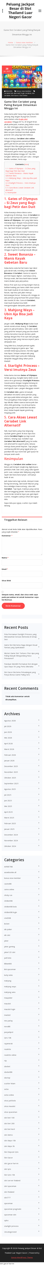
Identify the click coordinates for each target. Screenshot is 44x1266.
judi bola (7, 958)
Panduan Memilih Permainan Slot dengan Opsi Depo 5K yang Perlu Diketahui (21, 665)
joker (6, 941)
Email (5, 569)
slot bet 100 (9, 1117)
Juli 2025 (7, 795)
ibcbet (6, 923)
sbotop (7, 1078)
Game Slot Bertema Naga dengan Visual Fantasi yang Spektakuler (20, 646)
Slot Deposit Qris (11, 1152)
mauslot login (9, 1009)
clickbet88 (8, 901)
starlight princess (11, 1226)
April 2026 (8, 743)
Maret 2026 (9, 749)
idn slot (7, 935)
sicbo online (9, 1095)
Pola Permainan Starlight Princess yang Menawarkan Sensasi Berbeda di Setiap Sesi (20, 636)
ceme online (9, 889)
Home (10, 42)
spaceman (8, 1203)
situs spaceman (10, 1112)
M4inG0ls (8, 91)
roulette (7, 1049)
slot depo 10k (10, 1140)
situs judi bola (10, 1100)
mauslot (7, 1003)
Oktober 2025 (10, 777)
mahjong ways (10, 986)
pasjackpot (8, 1032)
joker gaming (9, 946)
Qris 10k (7, 1038)
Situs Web (6, 580)
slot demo (8, 1135)
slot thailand (9, 1192)
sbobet (7, 1066)
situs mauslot (9, 1106)
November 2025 (11, 772)
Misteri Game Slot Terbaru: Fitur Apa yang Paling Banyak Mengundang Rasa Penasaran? (21, 655)
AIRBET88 (8, 866)
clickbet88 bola (10, 906)
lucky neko (8, 975)
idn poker (8, 929)
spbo (6, 1220)
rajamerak (8, 1043)
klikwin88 (8, 963)
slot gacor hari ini (11, 1163)
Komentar (7, 535)
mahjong (7, 981)
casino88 (8, 884)
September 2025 (11, 783)
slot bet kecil (9, 1129)
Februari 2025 (10, 823)
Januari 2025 (9, 829)
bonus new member (24, 42)
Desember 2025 (11, 766)
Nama (5, 557)
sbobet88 (8, 1072)
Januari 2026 (9, 760)
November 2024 (11, 840)
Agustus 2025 (10, 789)
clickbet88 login (10, 912)
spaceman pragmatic (12, 1209)
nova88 (7, 1026)
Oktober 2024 (10, 846)
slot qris (7, 1169)
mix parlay (8, 1020)
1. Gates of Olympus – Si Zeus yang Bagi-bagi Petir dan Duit (20, 169)
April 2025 (8, 812)
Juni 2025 (8, 800)
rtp (5, 1060)
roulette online (10, 1055)
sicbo (6, 1089)
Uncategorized (10, 1232)
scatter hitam (9, 1083)
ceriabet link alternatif (12, 93)
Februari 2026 (10, 755)
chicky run (8, 895)
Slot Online (23, 95)
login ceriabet (26, 93)
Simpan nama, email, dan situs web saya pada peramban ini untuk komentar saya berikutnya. (20, 597)
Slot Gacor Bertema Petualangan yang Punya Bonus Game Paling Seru (20, 673)
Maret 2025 (9, 817)
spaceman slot (10, 1214)
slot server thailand (12, 1180)
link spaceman (10, 969)
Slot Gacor (15, 95)
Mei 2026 (8, 738)
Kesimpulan (11, 192)
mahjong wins (9, 992)
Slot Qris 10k (9, 1175)
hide (26, 164)
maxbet (7, 1015)
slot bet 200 (9, 1123)
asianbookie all (10, 872)
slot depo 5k (9, 1146)
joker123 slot (9, 952)
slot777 (7, 1197)
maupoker (8, 998)
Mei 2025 (8, 806)
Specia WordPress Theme (22, 1257)
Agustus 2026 (10, 720)
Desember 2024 (11, 835)
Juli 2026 (7, 726)
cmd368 (7, 918)
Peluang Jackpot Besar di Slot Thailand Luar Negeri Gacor (20, 10)
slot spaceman (10, 1186)
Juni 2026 (8, 732)
